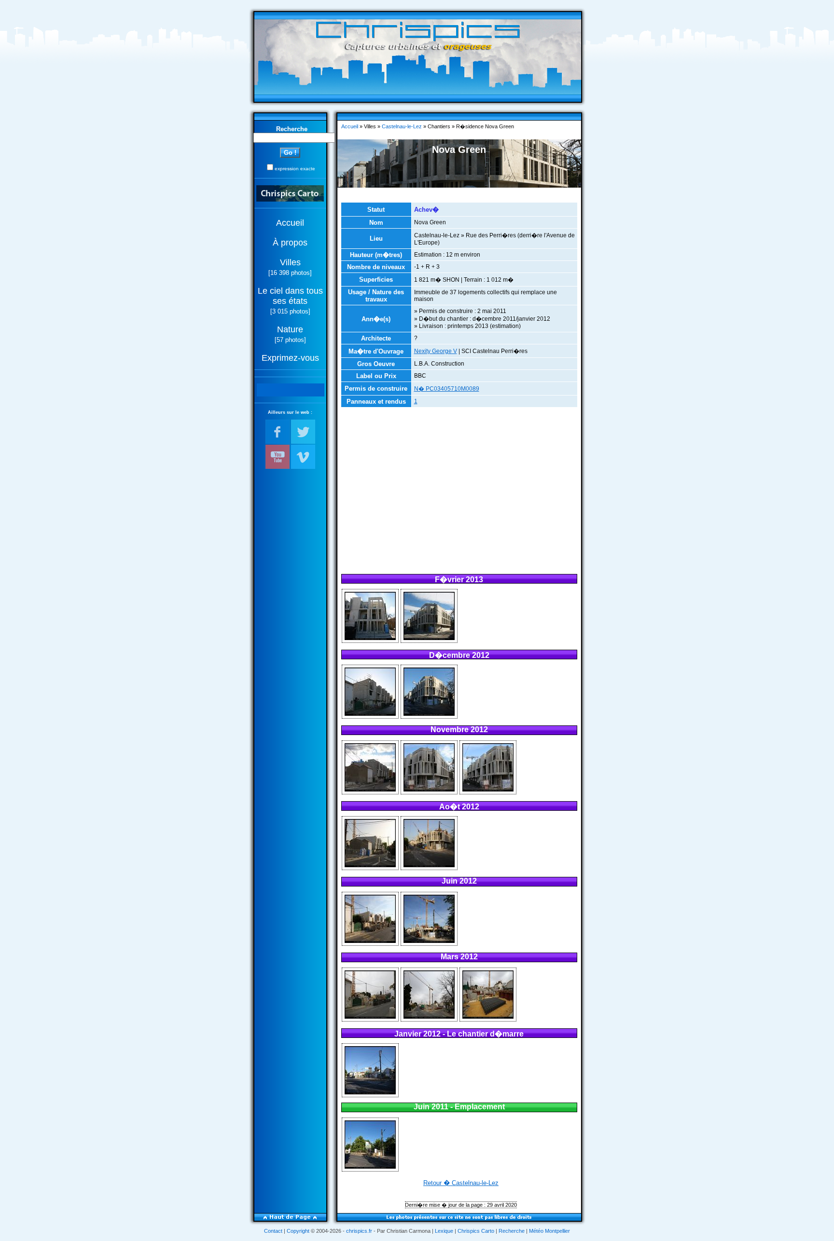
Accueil (290, 223)
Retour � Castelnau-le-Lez (461, 1182)
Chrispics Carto (476, 1231)
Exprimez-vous (290, 358)
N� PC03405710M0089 (446, 388)
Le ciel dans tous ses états (290, 296)
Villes (290, 262)
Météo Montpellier (549, 1231)
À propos (290, 242)
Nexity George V (435, 351)
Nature (290, 329)
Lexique (444, 1231)
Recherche (512, 1231)
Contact (273, 1231)
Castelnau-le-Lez (402, 126)
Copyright (298, 1231)
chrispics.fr (359, 1231)
